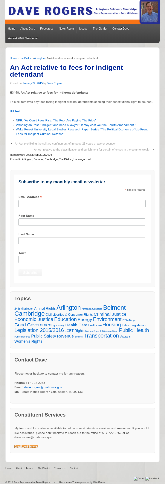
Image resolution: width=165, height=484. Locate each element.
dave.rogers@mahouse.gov (43, 387)
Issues (83, 28)
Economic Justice (33, 319)
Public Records (22, 336)
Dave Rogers (54, 83)
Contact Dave (120, 28)
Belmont (38, 159)
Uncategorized (82, 159)
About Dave (27, 28)
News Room (66, 28)
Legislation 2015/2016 (39, 154)
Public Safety (43, 336)
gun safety (58, 325)
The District (100, 28)
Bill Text (15, 111)
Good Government (33, 325)
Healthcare (95, 325)
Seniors (79, 336)
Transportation (101, 335)
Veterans (125, 336)
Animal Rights (45, 308)
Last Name (26, 234)
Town (22, 253)
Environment (107, 319)
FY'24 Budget (129, 320)
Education (65, 319)
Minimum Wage (110, 331)
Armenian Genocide (92, 309)
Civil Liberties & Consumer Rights (69, 314)
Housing (111, 325)
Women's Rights (28, 341)
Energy (85, 319)
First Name (26, 215)
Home (11, 28)
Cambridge (51, 159)
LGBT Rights (74, 331)
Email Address (30, 197)
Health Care (76, 325)
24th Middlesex (23, 308)
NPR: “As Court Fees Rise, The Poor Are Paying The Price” (56, 120)
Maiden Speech (93, 331)
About (19, 468)
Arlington (39, 58)
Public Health (134, 330)
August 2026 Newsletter (23, 38)
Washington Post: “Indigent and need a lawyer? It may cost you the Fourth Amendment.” (76, 125)
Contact (74, 468)
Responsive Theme (69, 482)
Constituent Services (26, 446)
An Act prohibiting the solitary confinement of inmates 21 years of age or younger (65, 143)
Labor (126, 325)
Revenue (65, 336)
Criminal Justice (110, 314)
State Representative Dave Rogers (32, 482)
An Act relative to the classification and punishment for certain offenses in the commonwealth (92, 149)
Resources (46, 28)
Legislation (138, 325)
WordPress (99, 482)
